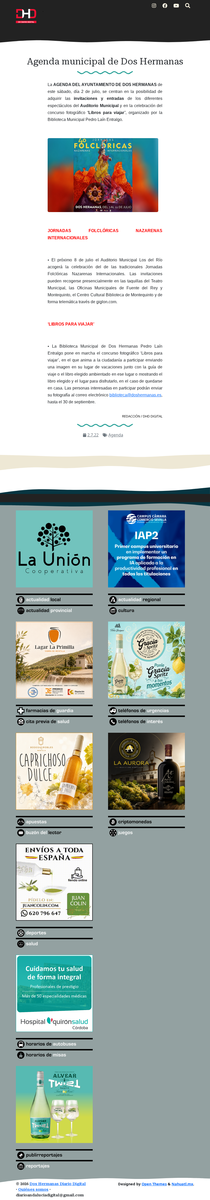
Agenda (115, 435)
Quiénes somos (33, 1189)
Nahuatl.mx (182, 1184)
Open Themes (154, 1184)
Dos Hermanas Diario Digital (57, 1184)
